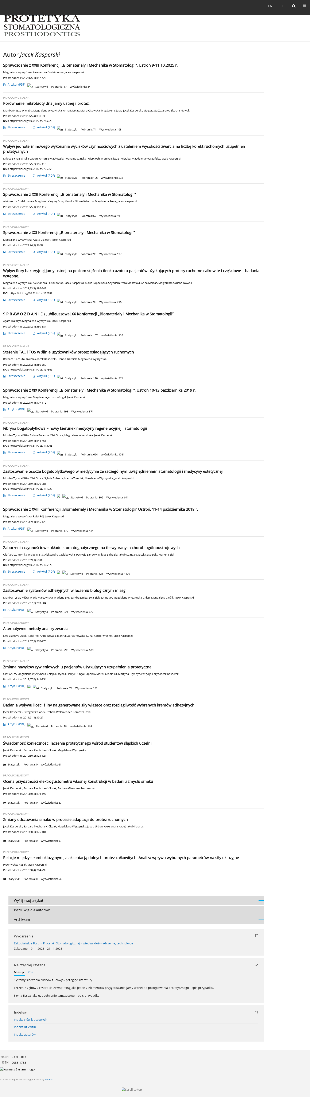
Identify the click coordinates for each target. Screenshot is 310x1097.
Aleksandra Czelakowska (48, 72)
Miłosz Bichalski (13, 158)
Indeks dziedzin (25, 1027)
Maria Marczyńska (41, 597)
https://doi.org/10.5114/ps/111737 (30, 488)
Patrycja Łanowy (86, 554)
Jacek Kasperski (74, 72)
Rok (30, 972)
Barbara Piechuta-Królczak (19, 359)
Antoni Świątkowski (51, 158)
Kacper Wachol (103, 636)
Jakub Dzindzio (128, 554)
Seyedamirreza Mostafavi (124, 283)
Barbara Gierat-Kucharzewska (76, 788)
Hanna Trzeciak (67, 359)
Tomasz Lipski (81, 712)
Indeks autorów (25, 1035)
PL (282, 6)
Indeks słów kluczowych (30, 1020)
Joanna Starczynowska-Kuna (75, 636)
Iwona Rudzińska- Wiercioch (82, 158)
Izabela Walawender (59, 712)
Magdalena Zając (111, 110)
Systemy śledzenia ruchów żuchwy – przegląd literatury (53, 980)
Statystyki (41, 87)
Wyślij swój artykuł (28, 900)
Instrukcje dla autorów (32, 910)
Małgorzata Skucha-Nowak (175, 283)
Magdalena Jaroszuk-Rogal (49, 397)
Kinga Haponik (86, 674)
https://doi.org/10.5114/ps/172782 (30, 293)
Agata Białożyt (42, 240)
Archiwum (22, 919)
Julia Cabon (31, 158)
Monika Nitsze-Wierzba (17, 110)
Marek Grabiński (106, 674)
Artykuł (16, 84)
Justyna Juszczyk (65, 674)
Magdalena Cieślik (162, 597)
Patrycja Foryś (150, 674)
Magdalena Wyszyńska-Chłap (131, 597)
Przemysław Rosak (14, 864)
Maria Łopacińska (96, 283)
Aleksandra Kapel (114, 826)
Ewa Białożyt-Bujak (100, 597)
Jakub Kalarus (135, 826)
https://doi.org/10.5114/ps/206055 (30, 169)
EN (270, 6)
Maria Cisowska (90, 110)
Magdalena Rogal (105, 201)
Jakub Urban (95, 826)
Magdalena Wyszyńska (17, 72)
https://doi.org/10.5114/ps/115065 (30, 445)
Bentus (49, 1079)
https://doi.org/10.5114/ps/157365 (30, 369)
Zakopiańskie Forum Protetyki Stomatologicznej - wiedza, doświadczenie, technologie (73, 943)
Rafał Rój (38, 516)
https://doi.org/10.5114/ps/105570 (30, 565)
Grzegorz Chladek (34, 712)
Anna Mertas (71, 110)
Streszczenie (16, 127)
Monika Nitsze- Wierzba (116, 158)
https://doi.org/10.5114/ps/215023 (30, 121)
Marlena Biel (166, 554)
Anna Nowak (48, 636)
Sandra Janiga (79, 597)
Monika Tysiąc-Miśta (16, 435)
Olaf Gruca (56, 435)
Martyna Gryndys (129, 674)
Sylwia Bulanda (39, 435)
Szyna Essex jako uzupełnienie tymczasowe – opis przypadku (57, 996)
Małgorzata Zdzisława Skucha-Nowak (166, 110)
